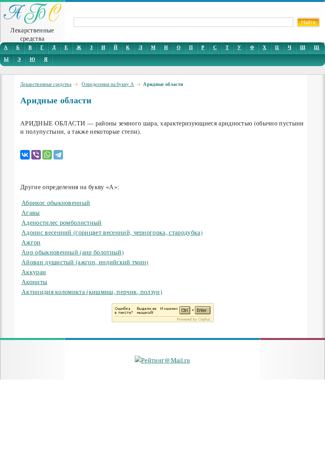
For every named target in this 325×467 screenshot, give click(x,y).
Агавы (30, 212)
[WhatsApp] (47, 154)
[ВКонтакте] (25, 154)
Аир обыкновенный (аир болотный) (72, 252)
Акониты (34, 281)
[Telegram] (58, 154)
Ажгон (31, 242)
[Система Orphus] (163, 319)
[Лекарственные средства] (32, 21)
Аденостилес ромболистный (61, 222)
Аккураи (33, 272)
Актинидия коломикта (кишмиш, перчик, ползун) (91, 291)
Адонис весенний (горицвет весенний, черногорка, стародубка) (112, 232)
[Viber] (36, 154)
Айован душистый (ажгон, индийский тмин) (84, 262)
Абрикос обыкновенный (55, 202)
